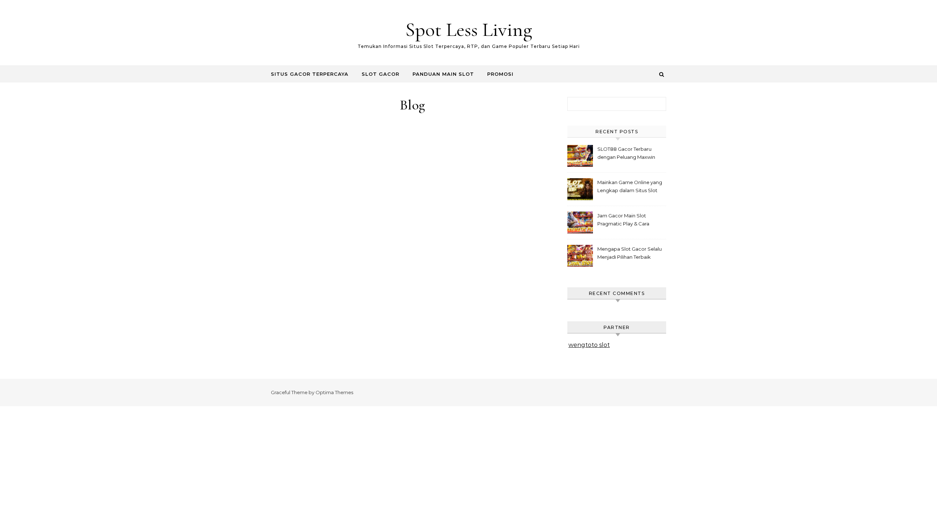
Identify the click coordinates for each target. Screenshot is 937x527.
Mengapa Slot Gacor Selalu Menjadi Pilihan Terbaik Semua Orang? (629, 254)
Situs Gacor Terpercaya (309, 74)
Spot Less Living (468, 29)
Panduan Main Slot (443, 74)
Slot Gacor (380, 74)
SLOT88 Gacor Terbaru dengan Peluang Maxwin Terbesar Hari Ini (626, 154)
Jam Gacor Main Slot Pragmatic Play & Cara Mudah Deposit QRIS (623, 220)
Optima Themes (334, 392)
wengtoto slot (589, 344)
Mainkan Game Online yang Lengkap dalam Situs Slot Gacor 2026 (629, 187)
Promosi (500, 74)
